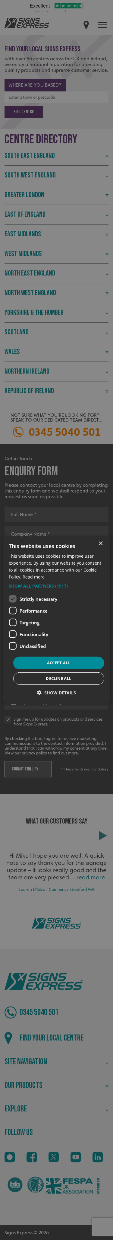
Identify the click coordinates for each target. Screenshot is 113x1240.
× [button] (100, 543)
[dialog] (56, 619)
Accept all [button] (59, 662)
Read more (34, 577)
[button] (56, 586)
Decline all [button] (58, 678)
